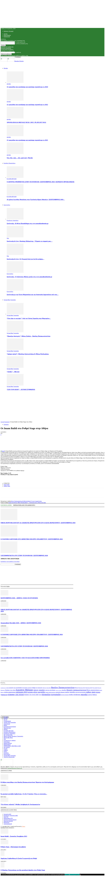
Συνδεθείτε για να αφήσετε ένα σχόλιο (10, 561)
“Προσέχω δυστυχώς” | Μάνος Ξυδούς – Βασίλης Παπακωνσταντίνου (28, 336)
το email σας (18, 52)
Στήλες (5, 751)
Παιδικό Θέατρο (8, 743)
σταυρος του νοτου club (31, 694)
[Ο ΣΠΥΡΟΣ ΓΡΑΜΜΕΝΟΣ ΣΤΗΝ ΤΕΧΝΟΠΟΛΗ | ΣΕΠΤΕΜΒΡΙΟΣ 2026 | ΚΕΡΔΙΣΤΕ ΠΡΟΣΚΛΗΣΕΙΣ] (15, 177)
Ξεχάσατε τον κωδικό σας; (7, 46)
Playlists (6, 68)
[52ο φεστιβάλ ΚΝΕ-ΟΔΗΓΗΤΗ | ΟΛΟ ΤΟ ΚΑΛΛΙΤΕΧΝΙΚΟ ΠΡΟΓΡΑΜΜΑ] (4, 654)
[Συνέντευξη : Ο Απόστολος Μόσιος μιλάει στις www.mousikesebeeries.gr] (15, 272)
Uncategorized (7, 721)
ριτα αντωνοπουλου (80, 692)
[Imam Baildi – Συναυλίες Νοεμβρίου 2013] (4, 833)
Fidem (23, 826)
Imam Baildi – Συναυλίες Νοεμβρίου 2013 (14, 836)
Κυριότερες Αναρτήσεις (12, 220)
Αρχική (5, 33)
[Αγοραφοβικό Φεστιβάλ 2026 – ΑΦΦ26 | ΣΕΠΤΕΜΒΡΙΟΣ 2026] (4, 620)
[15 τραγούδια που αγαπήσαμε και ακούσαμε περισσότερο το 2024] (15, 82)
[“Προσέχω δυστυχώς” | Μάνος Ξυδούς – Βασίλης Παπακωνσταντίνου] (15, 332)
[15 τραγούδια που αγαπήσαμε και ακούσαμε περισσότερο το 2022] (15, 100)
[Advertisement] (52, 402)
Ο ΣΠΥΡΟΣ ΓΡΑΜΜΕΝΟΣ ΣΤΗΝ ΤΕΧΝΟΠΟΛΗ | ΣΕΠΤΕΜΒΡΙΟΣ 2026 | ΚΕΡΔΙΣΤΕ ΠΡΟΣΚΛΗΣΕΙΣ (40, 182)
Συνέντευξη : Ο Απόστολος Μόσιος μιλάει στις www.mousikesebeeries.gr (29, 277)
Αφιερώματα (7, 723)
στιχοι (40, 694)
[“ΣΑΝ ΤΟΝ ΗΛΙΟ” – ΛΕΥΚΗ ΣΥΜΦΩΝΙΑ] (15, 385)
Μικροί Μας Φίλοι (8, 737)
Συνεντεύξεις (7, 205)
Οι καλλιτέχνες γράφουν (10, 740)
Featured (6, 717)
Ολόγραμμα (7, 741)
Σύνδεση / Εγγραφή (8, 31)
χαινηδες (84, 694)
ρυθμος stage (7, 486)
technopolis (39, 687)
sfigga (34, 687)
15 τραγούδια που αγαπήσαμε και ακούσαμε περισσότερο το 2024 (27, 87)
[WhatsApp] (20, 439)
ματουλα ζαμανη (60, 692)
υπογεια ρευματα (65, 694)
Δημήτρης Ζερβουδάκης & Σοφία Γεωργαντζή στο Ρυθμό (19, 858)
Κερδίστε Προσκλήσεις (9, 732)
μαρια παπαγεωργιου (50, 692)
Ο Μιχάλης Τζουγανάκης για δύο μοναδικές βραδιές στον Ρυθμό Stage (23, 870)
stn (36, 687)
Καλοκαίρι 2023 (88, 687)
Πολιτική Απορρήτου (6, 48)
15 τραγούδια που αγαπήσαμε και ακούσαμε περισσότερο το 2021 (27, 140)
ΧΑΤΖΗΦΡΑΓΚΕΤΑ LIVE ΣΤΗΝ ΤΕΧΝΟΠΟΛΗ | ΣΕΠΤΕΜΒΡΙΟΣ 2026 (24, 555)
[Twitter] (9, 439)
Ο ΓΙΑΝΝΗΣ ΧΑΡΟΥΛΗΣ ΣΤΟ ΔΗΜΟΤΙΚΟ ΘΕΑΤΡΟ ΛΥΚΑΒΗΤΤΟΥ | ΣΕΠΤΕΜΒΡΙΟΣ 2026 (32, 539)
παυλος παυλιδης (70, 692)
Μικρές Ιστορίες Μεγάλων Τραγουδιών (13, 736)
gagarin (7, 687)
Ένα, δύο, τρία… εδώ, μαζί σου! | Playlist (20, 158)
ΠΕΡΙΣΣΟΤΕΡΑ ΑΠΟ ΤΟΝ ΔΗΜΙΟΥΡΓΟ (24, 505)
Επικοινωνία (7, 36)
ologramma (25, 687)
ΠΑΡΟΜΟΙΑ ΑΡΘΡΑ (6, 505)
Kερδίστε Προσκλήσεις (9, 163)
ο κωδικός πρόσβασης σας (21, 43)
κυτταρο (30, 692)
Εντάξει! (67, 874)
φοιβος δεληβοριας (74, 694)
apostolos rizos (3, 687)
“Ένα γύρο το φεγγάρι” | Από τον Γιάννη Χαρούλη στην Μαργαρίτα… (29, 318)
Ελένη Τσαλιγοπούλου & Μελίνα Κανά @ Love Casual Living (26, 501)
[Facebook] (3, 439)
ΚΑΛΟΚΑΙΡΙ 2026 (11, 178)
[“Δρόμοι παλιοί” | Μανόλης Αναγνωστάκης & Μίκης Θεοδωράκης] (15, 349)
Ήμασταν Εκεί (7, 728)
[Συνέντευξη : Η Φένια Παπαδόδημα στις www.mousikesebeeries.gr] (15, 219)
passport (30, 687)
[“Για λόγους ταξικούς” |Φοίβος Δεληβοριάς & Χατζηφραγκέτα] (4, 801)
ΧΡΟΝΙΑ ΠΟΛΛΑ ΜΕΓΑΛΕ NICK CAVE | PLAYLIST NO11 (26, 122)
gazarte (11, 687)
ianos (14, 687)
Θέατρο (76, 687)
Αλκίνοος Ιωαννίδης (47, 687)
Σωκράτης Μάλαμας (24, 690)
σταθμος (6, 750)
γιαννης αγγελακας (50, 690)
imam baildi (6, 484)
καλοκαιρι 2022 (21, 692)
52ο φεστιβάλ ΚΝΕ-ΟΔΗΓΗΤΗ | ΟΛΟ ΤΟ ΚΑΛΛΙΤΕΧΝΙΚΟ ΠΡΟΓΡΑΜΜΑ (25, 658)
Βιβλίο (5, 725)
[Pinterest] (14, 439)
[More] (37, 439)
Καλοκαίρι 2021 (81, 687)
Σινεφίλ (5, 748)
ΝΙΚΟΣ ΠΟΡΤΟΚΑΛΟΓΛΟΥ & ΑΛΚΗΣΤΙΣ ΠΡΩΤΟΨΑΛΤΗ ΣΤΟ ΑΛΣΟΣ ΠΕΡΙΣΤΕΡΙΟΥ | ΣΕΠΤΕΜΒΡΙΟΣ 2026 (38, 523)
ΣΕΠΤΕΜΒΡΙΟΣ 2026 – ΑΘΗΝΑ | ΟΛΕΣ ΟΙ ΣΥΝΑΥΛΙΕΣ (19, 598)
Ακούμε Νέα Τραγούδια (10, 722)
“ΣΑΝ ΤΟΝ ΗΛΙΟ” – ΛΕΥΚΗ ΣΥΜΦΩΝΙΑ (21, 389)
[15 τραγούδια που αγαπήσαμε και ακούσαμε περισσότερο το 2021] (15, 135)
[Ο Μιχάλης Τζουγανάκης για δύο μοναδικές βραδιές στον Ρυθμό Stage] (2, 867)
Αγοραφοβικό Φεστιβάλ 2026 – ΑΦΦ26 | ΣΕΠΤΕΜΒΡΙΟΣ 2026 (21, 623)
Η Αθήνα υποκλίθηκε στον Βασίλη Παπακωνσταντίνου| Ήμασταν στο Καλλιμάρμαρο (27, 782)
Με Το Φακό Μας (8, 735)
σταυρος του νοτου (16, 694)
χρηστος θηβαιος (92, 694)
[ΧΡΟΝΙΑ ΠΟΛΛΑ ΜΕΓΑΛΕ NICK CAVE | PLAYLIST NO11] (15, 118)
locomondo (19, 687)
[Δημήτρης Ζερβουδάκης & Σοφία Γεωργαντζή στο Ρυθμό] (2, 855)
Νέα (8, 238)
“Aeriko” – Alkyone (13, 371)
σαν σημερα (7, 747)
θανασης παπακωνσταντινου (76, 690)
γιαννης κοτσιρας (59, 690)
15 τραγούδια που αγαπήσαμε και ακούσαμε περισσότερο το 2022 (27, 104)
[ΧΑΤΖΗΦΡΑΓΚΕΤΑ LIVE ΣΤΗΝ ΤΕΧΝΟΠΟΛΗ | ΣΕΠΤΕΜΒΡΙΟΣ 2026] (9, 552)
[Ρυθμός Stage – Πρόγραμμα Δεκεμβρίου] (4, 843)
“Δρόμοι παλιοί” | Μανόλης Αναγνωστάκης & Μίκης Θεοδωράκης (28, 354)
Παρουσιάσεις (7, 744)
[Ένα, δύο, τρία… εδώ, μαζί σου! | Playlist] (15, 153)
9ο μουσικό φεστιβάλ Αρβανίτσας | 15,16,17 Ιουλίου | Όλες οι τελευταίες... (24, 794)
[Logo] (4, 61)
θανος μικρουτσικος (93, 690)
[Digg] (31, 439)
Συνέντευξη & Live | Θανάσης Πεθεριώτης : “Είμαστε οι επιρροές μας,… (29, 241)
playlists (9, 84)
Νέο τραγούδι (95, 687)
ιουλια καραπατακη (10, 692)
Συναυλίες (7, 422)
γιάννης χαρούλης (39, 690)
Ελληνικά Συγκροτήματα (10, 726)
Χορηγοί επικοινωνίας (9, 757)
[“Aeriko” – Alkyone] (15, 367)
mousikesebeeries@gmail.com (14, 768)
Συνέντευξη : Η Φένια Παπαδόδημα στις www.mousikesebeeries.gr (27, 223)
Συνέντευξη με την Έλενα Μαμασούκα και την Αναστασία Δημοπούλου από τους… (33, 294)
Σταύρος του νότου (10, 690)
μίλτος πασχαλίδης (39, 692)
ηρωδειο (64, 690)
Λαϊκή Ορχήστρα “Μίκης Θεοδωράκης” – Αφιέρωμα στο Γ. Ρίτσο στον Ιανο (27, 502)
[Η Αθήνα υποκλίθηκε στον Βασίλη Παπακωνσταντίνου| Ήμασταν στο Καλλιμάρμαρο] (4, 779)
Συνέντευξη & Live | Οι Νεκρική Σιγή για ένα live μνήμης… (25, 259)
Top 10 (5, 719)
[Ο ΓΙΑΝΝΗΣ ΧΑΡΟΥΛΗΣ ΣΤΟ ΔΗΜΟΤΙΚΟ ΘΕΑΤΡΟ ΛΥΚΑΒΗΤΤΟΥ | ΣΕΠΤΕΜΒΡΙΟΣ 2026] (9, 536)
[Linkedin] (26, 439)
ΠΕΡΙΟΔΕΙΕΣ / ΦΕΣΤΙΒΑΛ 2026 (12, 746)
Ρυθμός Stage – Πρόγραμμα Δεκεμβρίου (13, 847)
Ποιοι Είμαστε (7, 35)
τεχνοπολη (56, 694)
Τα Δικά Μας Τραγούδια (10, 299)
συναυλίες (46, 694)
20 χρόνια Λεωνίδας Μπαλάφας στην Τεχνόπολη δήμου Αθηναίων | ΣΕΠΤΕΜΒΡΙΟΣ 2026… (36, 199)
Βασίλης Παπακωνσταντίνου (62, 687)
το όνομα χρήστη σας (20, 42)
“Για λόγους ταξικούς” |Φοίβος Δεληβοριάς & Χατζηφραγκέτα (20, 804)
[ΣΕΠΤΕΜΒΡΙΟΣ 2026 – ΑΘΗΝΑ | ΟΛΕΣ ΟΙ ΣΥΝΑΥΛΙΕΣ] (4, 595)
